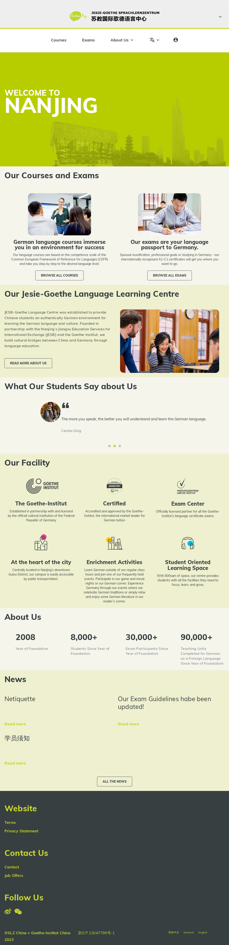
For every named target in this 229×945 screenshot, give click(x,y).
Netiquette (19, 699)
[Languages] (154, 40)
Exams (88, 40)
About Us (119, 40)
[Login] (175, 40)
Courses (58, 40)
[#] (219, 16)
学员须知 (17, 738)
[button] (59, 275)
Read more (15, 723)
